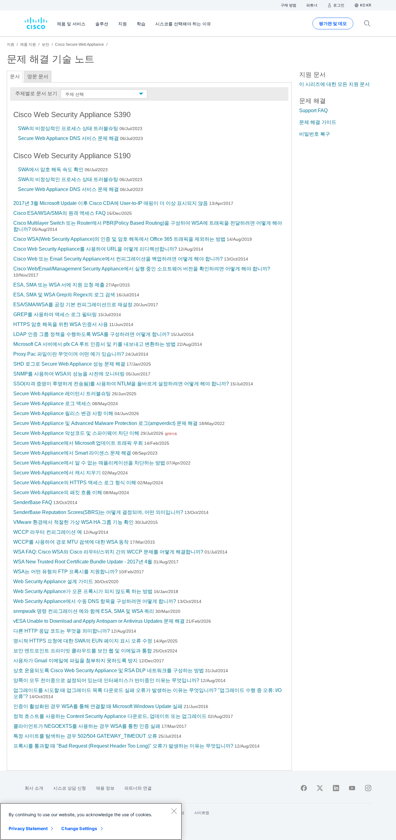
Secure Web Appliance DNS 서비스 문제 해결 (68, 138)
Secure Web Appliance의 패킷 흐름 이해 (57, 492)
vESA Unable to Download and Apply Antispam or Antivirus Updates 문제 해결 (99, 621)
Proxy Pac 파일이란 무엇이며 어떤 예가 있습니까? (68, 354)
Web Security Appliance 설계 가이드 (53, 581)
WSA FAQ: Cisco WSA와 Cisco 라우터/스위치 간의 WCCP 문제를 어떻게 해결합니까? (108, 551)
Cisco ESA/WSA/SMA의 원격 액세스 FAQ (59, 213)
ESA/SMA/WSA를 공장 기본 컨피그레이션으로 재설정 (72, 304)
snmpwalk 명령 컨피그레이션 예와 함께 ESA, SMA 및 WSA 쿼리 (83, 611)
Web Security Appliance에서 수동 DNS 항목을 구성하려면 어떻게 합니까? (94, 601)
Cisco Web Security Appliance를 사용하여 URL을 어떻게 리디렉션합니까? (95, 249)
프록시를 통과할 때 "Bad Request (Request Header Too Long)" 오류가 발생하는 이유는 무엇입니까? (123, 746)
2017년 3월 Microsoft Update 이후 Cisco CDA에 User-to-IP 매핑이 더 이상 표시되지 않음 (110, 203)
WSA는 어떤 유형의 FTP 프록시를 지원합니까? (65, 571)
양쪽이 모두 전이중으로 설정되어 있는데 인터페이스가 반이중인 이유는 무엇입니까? (106, 680)
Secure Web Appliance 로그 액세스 (52, 403)
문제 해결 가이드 (317, 122)
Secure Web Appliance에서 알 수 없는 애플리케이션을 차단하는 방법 (89, 462)
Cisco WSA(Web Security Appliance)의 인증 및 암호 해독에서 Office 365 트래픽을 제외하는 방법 (119, 239)
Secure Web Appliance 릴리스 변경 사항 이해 (63, 413)
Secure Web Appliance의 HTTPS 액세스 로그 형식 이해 (74, 482)
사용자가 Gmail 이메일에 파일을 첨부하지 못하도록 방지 (75, 660)
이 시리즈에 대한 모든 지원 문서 (334, 84)
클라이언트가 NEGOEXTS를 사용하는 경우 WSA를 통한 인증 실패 (86, 726)
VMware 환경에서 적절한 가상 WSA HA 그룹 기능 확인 (73, 522)
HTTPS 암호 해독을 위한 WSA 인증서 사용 (60, 324)
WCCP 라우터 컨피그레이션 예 (47, 532)
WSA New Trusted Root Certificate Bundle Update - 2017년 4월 (82, 561)
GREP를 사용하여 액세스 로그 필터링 (55, 314)
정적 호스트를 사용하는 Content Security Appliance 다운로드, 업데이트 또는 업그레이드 (110, 716)
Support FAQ (313, 110)
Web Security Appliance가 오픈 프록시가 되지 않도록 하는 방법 (83, 591)
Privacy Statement (28, 828)
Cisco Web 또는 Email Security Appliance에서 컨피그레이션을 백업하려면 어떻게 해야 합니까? (118, 258)
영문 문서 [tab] (37, 76)
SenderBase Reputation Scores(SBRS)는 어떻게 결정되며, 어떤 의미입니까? (98, 512)
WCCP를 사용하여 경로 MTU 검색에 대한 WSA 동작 (71, 542)
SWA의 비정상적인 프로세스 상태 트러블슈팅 (68, 128)
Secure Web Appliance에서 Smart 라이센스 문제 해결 (72, 453)
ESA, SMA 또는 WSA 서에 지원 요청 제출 (59, 284)
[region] (91, 821)
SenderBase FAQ (32, 502)
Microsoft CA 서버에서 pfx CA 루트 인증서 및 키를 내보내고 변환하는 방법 (94, 344)
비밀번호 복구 (314, 134)
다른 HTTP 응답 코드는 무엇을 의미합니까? (61, 631)
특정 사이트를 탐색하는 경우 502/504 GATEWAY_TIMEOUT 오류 (85, 736)
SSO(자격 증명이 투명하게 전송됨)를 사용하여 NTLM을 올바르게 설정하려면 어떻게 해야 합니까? (121, 383)
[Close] (174, 811)
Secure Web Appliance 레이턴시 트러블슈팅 (62, 393)
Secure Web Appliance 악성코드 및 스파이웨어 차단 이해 (76, 433)
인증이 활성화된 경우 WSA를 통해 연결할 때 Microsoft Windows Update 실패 (98, 706)
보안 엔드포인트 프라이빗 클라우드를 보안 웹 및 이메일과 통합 (82, 650)
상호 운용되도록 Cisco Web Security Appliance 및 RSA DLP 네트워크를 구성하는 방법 (108, 670)
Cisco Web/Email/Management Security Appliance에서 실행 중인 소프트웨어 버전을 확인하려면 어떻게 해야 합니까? (141, 268)
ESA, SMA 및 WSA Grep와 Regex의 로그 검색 (64, 294)
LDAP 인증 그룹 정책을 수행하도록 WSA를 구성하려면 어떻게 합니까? (91, 334)
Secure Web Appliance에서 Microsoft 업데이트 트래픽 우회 (78, 443)
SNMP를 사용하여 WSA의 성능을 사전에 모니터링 (69, 373)
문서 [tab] (15, 76)
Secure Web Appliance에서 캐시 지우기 (57, 472)
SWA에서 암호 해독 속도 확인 (51, 169)
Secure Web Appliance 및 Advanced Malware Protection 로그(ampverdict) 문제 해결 (105, 423)
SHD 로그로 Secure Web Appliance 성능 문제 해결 (69, 364)
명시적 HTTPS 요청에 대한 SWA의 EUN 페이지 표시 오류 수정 (82, 640)
